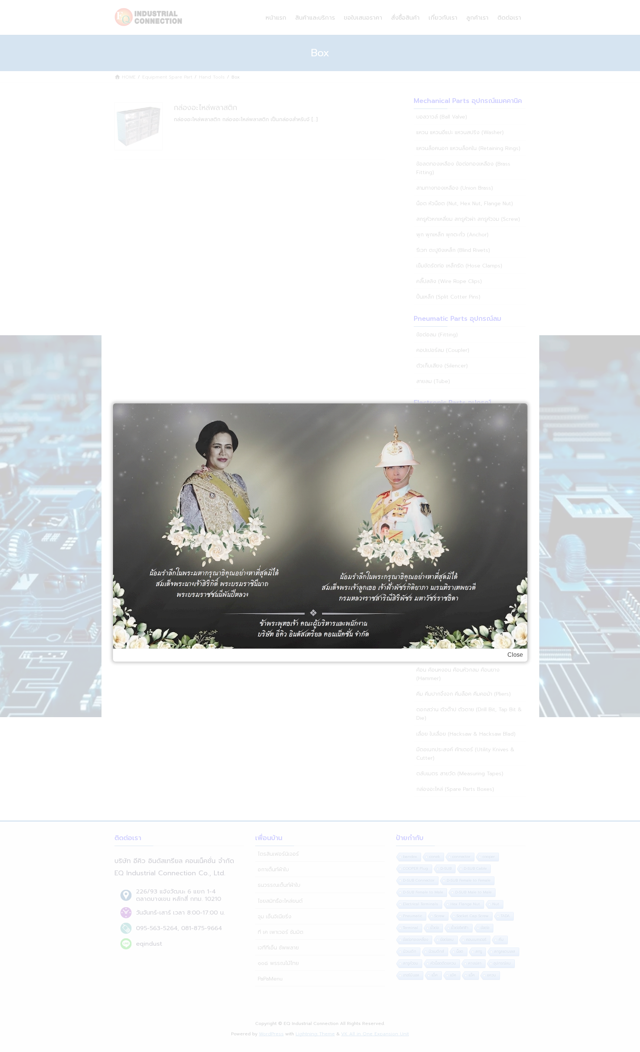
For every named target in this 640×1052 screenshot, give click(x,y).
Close (515, 655)
